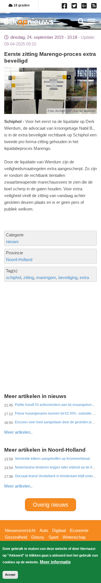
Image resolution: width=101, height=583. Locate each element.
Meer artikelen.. (18, 432)
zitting (28, 277)
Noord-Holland (19, 259)
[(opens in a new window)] (65, 7)
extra (84, 277)
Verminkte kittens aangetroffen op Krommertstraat (52, 459)
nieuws (12, 241)
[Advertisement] (50, 318)
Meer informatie (55, 561)
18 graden (21, 5)
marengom (46, 277)
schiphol (13, 277)
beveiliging (67, 277)
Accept (10, 574)
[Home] (28, 22)
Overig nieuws (50, 505)
